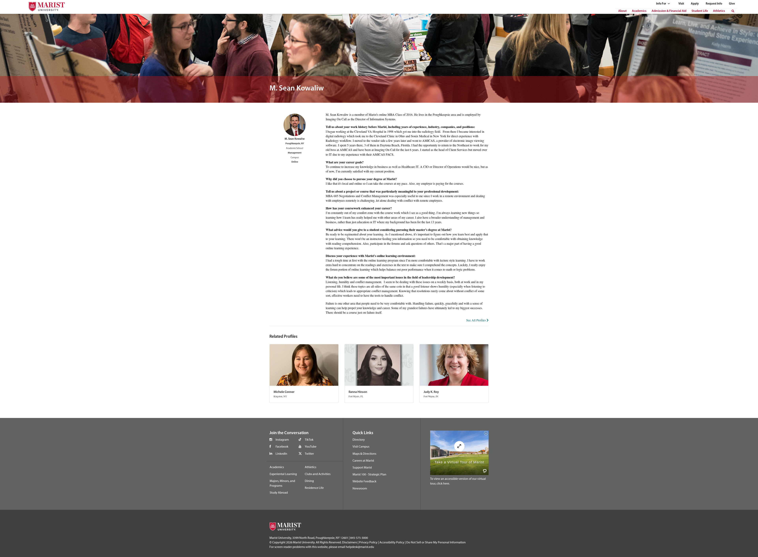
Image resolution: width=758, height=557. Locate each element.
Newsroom (360, 488)
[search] (733, 11)
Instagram (282, 439)
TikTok (309, 439)
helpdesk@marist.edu (360, 547)
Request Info (714, 3)
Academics (639, 11)
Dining (309, 481)
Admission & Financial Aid (669, 11)
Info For (661, 3)
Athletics (719, 11)
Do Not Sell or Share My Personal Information (436, 542)
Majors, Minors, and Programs (282, 483)
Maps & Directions (364, 453)
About (622, 11)
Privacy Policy (368, 542)
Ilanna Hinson (358, 392)
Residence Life (314, 488)
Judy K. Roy (431, 392)
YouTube (310, 446)
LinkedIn (281, 453)
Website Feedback (364, 481)
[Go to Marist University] (44, 5)
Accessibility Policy (391, 542)
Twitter (309, 453)
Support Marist (362, 467)
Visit (681, 3)
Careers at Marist (363, 460)
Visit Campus (361, 446)
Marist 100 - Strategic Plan (369, 474)
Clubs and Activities (317, 474)
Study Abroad (279, 492)
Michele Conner (284, 392)
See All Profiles (476, 320)
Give (732, 3)
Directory (359, 439)
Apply (695, 3)
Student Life (699, 11)
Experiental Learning (283, 474)
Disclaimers (349, 542)
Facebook (282, 446)
